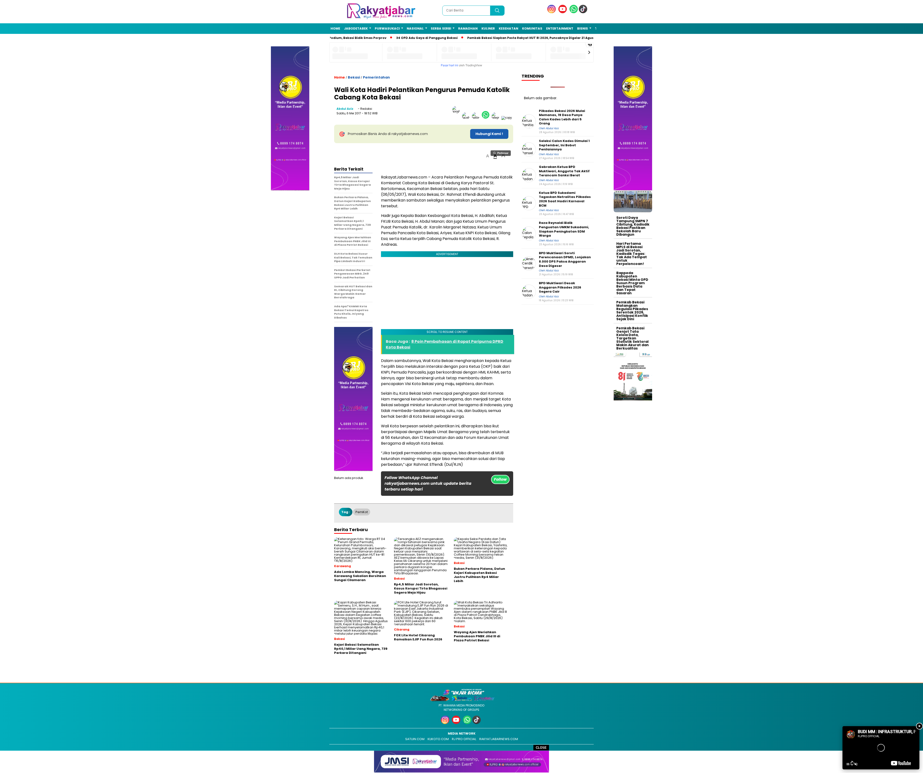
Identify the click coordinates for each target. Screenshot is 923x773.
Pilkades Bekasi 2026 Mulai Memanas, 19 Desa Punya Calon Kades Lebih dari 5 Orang (562, 117)
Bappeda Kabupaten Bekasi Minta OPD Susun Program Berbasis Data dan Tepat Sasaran (632, 282)
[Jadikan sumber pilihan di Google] (457, 117)
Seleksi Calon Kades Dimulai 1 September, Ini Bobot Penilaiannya (564, 145)
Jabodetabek (356, 28)
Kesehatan (508, 28)
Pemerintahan (376, 77)
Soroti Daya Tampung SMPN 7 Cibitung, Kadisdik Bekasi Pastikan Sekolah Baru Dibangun (632, 226)
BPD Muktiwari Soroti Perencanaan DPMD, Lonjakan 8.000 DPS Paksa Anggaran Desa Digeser (565, 259)
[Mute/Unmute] (856, 764)
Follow (500, 479)
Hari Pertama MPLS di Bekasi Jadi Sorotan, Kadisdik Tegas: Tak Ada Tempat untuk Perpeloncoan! (631, 253)
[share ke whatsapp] (487, 117)
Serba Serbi (441, 28)
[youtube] (563, 12)
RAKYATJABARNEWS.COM (498, 739)
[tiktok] (584, 12)
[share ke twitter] (477, 117)
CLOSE (541, 747)
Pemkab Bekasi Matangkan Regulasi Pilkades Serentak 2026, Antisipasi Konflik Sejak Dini (632, 310)
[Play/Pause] (847, 764)
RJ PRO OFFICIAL (464, 739)
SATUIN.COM (414, 739)
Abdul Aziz (345, 109)
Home (335, 28)
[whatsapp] (573, 12)
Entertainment (559, 28)
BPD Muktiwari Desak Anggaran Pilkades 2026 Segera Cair (560, 287)
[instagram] (552, 12)
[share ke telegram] (496, 117)
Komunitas (532, 28)
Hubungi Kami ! (489, 133)
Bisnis (582, 28)
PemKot (361, 512)
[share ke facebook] (467, 117)
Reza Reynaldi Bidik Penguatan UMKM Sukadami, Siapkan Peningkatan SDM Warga (564, 229)
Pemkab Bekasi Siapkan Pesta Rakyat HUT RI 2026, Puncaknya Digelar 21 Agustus (525, 38)
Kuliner (488, 28)
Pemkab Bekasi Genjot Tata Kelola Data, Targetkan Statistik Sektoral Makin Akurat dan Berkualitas (632, 338)
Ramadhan (468, 28)
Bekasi (354, 77)
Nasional (415, 28)
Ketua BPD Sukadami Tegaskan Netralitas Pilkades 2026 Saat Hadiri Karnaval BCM (565, 199)
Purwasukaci (387, 28)
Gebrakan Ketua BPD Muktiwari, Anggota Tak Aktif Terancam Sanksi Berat (564, 171)
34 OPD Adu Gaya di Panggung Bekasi (419, 38)
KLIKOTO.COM (438, 739)
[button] (488, 156)
